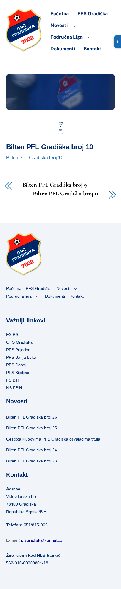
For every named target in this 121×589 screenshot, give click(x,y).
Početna (60, 13)
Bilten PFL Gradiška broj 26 (31, 417)
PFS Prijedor (18, 349)
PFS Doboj (16, 365)
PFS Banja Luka (21, 357)
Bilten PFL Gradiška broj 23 (31, 461)
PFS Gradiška (93, 13)
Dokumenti (63, 49)
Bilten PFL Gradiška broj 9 (55, 185)
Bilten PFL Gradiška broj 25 (31, 428)
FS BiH (12, 380)
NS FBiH (14, 387)
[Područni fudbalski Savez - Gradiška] (23, 49)
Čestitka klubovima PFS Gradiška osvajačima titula (53, 439)
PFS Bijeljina (17, 372)
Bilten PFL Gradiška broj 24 (31, 450)
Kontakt (92, 49)
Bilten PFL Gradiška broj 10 (49, 147)
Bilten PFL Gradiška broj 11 (65, 194)
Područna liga (67, 37)
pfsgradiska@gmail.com (43, 540)
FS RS (12, 334)
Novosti (59, 25)
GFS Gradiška (19, 342)
